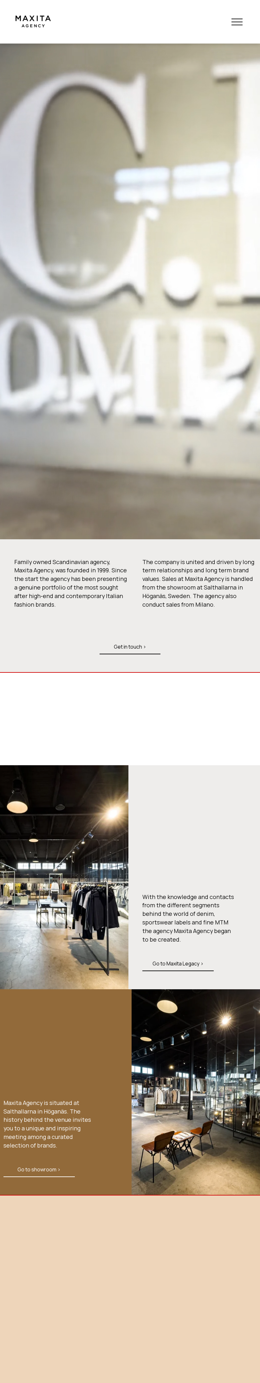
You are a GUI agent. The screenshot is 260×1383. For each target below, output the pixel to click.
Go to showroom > (39, 1169)
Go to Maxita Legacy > (178, 963)
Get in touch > (130, 646)
